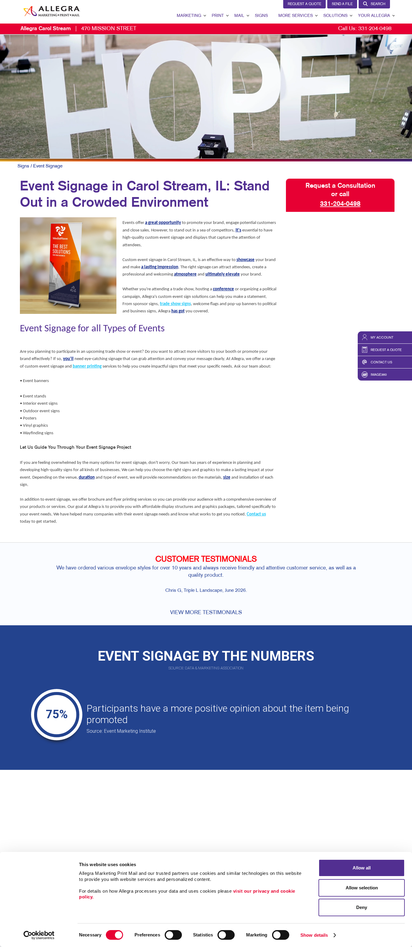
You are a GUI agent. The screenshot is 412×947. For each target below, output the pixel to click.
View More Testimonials (206, 612)
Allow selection (362, 887)
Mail (239, 16)
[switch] (173, 935)
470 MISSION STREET (78, 28)
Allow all (362, 867)
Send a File (342, 4)
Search (378, 4)
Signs (261, 16)
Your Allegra (374, 16)
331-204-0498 (374, 28)
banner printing (87, 366)
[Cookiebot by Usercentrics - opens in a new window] (39, 935)
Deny (361, 907)
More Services (295, 16)
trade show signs (175, 304)
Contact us (256, 514)
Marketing (189, 16)
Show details (314, 935)
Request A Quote (304, 4)
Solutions (335, 16)
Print (218, 16)
